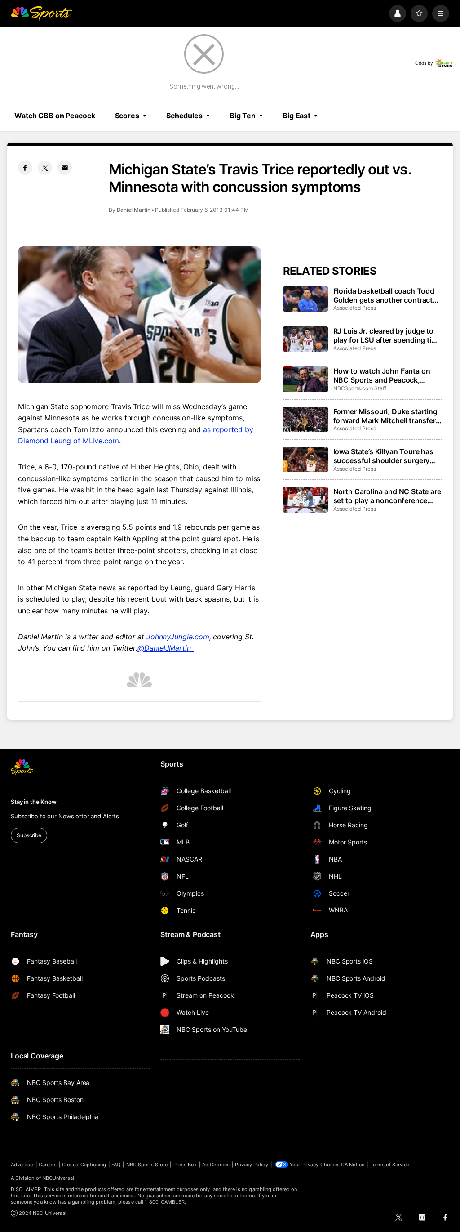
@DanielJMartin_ (165, 647)
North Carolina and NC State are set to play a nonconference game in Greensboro (387, 496)
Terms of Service (390, 1164)
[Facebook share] (25, 168)
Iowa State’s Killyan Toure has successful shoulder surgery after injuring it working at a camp (383, 456)
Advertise (22, 1164)
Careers (48, 1164)
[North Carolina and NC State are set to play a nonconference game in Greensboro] (305, 499)
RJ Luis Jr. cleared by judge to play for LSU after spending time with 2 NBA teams (387, 335)
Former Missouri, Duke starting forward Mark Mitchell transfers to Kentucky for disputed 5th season (386, 416)
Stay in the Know (34, 801)
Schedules (184, 115)
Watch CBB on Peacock (54, 115)
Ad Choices (216, 1164)
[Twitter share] (45, 168)
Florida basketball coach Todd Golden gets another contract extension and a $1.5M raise (383, 295)
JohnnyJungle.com (177, 636)
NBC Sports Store (147, 1164)
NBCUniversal (58, 1178)
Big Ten (243, 115)
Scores (127, 115)
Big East (296, 115)
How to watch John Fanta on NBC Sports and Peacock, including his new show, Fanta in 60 (384, 375)
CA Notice (353, 1164)
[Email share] (65, 168)
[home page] (41, 13)
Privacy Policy (251, 1164)
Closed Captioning (84, 1164)
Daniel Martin (133, 209)
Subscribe (29, 835)
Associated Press (354, 307)
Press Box (185, 1164)
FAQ (115, 1164)
